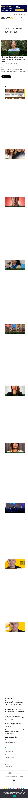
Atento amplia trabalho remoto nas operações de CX (14, 717)
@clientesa (8, 749)
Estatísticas (18, 63)
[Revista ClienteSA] (5, 739)
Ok (14, 795)
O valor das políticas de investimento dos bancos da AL (13, 59)
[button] (21, 17)
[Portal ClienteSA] (5, 754)
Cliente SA (13, 63)
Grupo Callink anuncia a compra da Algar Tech (13, 724)
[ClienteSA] (5, 762)
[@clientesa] (5, 747)
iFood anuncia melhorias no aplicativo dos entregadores (14, 710)
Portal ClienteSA (9, 757)
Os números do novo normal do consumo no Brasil (14, 730)
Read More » (6, 76)
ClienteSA (7, 764)
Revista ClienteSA (10, 742)
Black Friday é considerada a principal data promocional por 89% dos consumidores (14, 702)
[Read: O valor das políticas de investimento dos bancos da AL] (14, 47)
